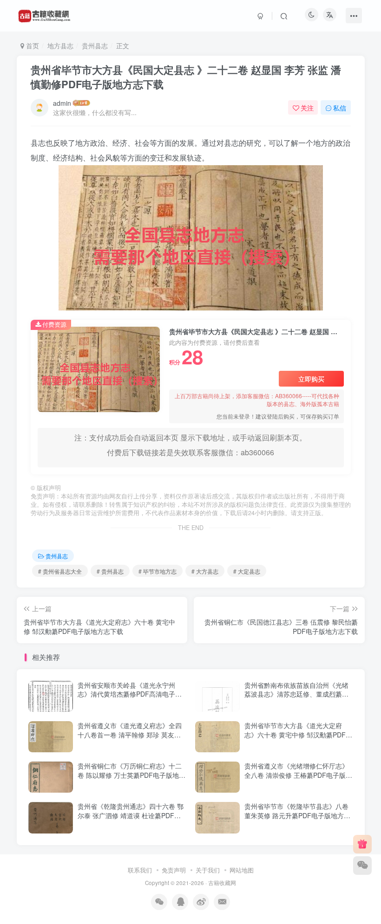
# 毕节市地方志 (157, 571)
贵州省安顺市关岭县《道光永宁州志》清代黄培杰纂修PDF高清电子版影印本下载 (130, 694)
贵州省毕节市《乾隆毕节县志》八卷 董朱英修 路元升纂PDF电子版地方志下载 (297, 815)
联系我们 (140, 870)
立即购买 (311, 378)
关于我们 (208, 870)
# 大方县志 (204, 571)
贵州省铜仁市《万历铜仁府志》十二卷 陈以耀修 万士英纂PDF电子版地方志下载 (131, 774)
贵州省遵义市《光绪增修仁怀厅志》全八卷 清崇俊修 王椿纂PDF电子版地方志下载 (298, 774)
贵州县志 (95, 45)
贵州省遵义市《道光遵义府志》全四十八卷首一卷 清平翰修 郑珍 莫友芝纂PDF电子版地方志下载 (130, 734)
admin (62, 103)
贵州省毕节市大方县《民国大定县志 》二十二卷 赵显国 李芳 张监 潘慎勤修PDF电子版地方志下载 (186, 76)
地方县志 (60, 45)
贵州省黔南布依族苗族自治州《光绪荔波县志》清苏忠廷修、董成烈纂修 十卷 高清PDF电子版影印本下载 (296, 694)
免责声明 (174, 870)
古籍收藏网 (222, 882)
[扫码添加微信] (362, 865)
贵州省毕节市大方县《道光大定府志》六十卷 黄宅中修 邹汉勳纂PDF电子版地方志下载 (298, 734)
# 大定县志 (246, 571)
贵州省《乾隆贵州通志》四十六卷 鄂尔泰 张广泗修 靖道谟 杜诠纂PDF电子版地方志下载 (131, 815)
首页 (31, 45)
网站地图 (242, 870)
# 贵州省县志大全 (60, 571)
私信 (339, 107)
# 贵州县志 (110, 571)
